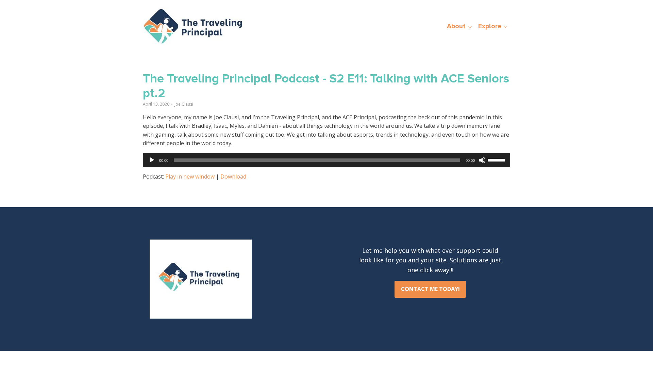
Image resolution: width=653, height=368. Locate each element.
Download (233, 176)
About (456, 26)
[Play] (151, 160)
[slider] (497, 159)
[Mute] (482, 160)
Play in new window (190, 176)
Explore (489, 26)
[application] (326, 160)
